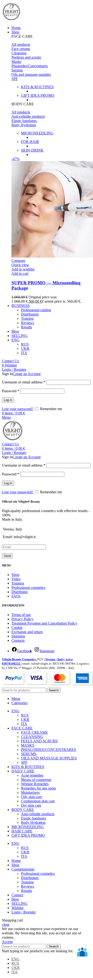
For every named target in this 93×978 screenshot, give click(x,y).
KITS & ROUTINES (37, 87)
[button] (51, 36)
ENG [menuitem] (15, 959)
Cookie (16, 628)
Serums (17, 70)
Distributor (19, 592)
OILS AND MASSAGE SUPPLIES (49, 758)
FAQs (16, 596)
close (6, 924)
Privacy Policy (22, 619)
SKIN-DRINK (32, 150)
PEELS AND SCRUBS (39, 741)
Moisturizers (30, 792)
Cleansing (18, 53)
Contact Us (10, 361)
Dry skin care (31, 805)
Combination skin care (38, 801)
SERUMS (28, 754)
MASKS (27, 745)
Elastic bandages (33, 818)
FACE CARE (22, 36)
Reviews (27, 323)
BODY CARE (22, 104)
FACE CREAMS (34, 732)
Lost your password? (17, 409)
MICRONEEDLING (37, 133)
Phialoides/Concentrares (29, 66)
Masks (16, 62)
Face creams (20, 49)
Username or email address (23, 382)
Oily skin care (31, 797)
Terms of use (21, 615)
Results (26, 327)
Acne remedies (32, 775)
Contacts (18, 640)
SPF (14, 79)
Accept (7, 942)
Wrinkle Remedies (35, 784)
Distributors (30, 314)
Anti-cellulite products (28, 116)
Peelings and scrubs (26, 57)
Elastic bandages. (24, 121)
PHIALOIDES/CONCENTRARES (48, 750)
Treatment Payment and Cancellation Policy (44, 623)
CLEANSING (32, 737)
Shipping (18, 636)
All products (20, 44)
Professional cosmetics (28, 588)
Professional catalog (36, 310)
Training (27, 318)
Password (10, 391)
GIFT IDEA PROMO (37, 95)
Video (16, 579)
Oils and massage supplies (31, 74)
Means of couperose (36, 780)
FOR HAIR (30, 142)
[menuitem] (15, 340)
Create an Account (27, 374)
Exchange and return (27, 632)
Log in (8, 400)
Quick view (20, 265)
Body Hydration (23, 125)
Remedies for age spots (38, 788)
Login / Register (23, 912)
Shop (15, 575)
